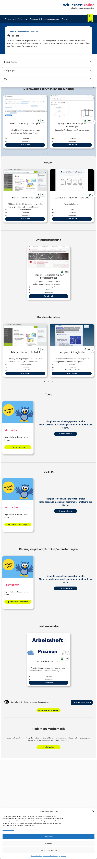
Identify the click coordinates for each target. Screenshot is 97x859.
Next (93, 122)
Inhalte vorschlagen (19, 602)
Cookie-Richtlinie (36, 856)
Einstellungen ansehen (48, 850)
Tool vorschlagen (19, 447)
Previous (2, 122)
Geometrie (34, 19)
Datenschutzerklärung (50, 856)
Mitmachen (49, 747)
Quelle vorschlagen (19, 524)
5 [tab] (56, 227)
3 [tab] (51, 154)
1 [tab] (43, 154)
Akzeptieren (48, 836)
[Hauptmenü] (4, 6)
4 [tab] (55, 154)
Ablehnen (48, 843)
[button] (93, 811)
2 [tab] (47, 154)
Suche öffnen (65, 434)
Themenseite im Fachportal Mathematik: (22, 31)
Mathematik (22, 19)
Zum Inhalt (25, 145)
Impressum (62, 856)
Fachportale (9, 19)
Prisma (65, 19)
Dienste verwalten (8, 830)
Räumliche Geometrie (50, 19)
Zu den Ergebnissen (81, 702)
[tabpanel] (25, 122)
